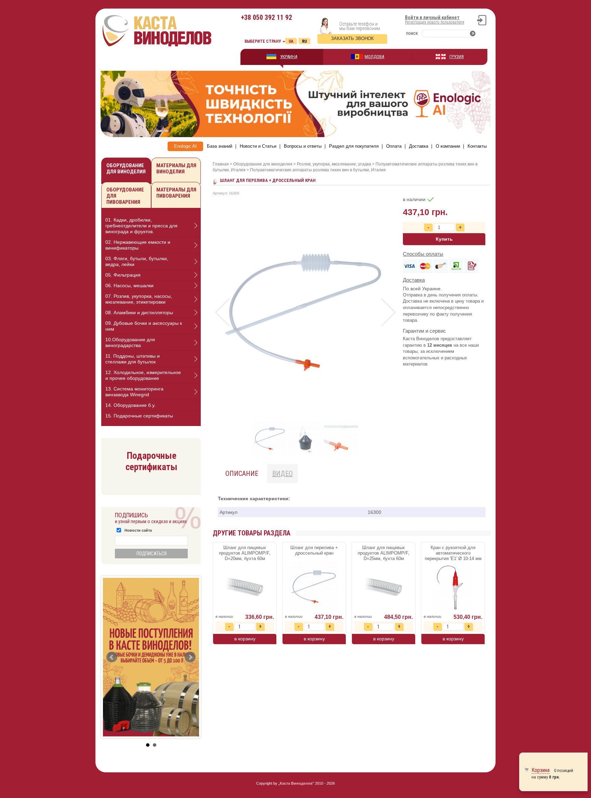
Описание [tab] (241, 473)
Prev (222, 312)
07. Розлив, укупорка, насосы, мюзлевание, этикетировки (138, 299)
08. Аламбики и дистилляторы (139, 312)
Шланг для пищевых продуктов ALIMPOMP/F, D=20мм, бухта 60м (245, 553)
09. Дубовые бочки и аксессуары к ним (143, 326)
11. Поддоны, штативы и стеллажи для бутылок (132, 358)
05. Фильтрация (123, 275)
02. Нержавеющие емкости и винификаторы (137, 245)
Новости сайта (138, 530)
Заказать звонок (352, 38)
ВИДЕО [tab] (282, 473)
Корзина (540, 770)
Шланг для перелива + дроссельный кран (314, 550)
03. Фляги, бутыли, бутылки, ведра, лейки (136, 261)
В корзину (244, 638)
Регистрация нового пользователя (434, 22)
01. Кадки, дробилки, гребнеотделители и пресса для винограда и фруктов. (141, 225)
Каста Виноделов (296, 783)
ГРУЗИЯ (456, 56)
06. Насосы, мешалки (129, 285)
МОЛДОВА (374, 56)
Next (388, 312)
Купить (444, 239)
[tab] (151, 226)
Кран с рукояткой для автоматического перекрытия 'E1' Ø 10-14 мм (453, 553)
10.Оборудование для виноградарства (130, 342)
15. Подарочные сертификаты (139, 415)
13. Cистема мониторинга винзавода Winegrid (134, 391)
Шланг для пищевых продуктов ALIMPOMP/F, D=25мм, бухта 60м (383, 553)
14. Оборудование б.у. (130, 405)
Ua (291, 41)
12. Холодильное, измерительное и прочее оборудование (143, 375)
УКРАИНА (288, 56)
